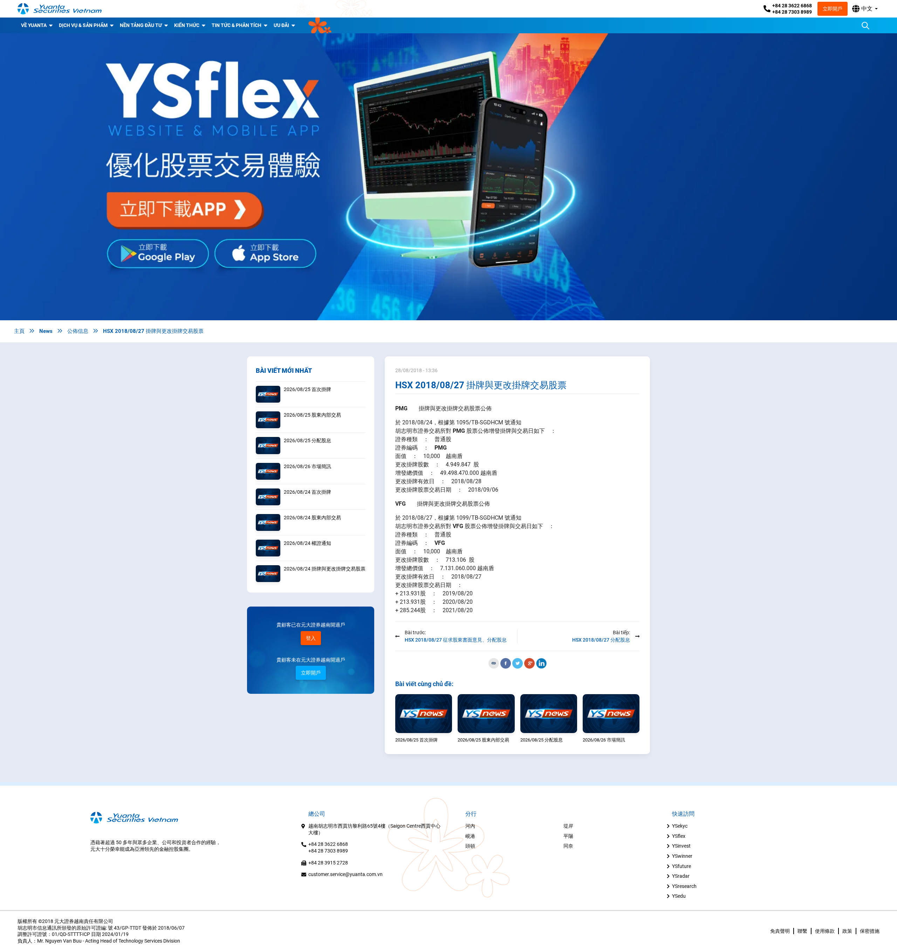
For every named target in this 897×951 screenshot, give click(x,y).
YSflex (678, 836)
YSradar (681, 876)
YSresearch (684, 886)
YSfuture (681, 866)
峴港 (470, 836)
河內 (470, 826)
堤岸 (568, 826)
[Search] (865, 26)
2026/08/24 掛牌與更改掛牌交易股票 (324, 569)
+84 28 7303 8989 (792, 12)
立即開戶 (832, 9)
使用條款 (825, 931)
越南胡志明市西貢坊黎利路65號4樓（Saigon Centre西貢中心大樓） (374, 829)
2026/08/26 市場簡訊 (307, 466)
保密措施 (869, 931)
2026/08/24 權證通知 (307, 543)
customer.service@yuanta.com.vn (345, 874)
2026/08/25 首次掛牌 (307, 389)
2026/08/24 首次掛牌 (307, 492)
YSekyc (679, 826)
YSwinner (682, 856)
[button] (864, 9)
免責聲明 (780, 931)
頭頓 (470, 846)
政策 (847, 931)
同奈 (568, 846)
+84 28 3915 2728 (328, 863)
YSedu (679, 896)
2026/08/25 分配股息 (307, 440)
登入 (311, 638)
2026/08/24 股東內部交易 (312, 517)
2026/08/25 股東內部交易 (312, 415)
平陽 (568, 836)
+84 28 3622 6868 (792, 5)
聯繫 (802, 931)
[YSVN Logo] (60, 8)
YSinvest (681, 846)
